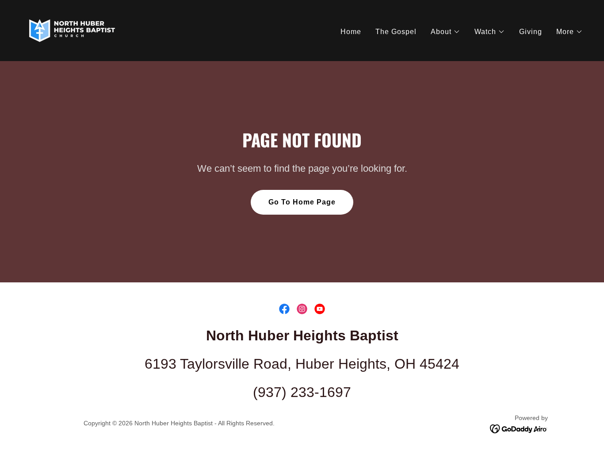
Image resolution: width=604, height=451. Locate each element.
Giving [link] (530, 31)
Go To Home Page (302, 202)
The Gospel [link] (396, 31)
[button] (445, 32)
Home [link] (350, 31)
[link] (72, 30)
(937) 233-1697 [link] (302, 392)
